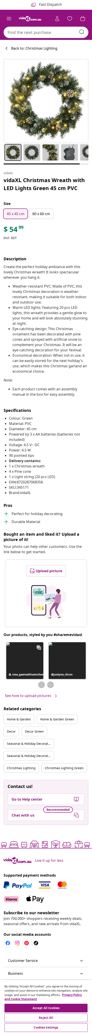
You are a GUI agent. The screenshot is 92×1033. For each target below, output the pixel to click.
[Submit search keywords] (81, 31)
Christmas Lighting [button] (21, 768)
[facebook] (8, 943)
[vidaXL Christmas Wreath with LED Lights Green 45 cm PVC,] (46, 101)
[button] (24, 660)
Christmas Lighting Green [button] (64, 768)
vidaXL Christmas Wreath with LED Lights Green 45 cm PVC (44, 184)
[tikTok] (36, 943)
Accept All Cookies (46, 1008)
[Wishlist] (69, 18)
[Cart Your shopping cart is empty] (82, 18)
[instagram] (17, 943)
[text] (14, 230)
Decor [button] (11, 731)
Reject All (46, 1018)
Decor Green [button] (34, 731)
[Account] (57, 18)
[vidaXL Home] (30, 18)
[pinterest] (26, 943)
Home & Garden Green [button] (57, 719)
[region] (46, 1006)
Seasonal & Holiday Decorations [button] (30, 743)
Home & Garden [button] (19, 719)
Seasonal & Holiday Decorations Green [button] (30, 756)
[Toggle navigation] (9, 18)
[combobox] (46, 32)
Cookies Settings (46, 1027)
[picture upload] (46, 601)
